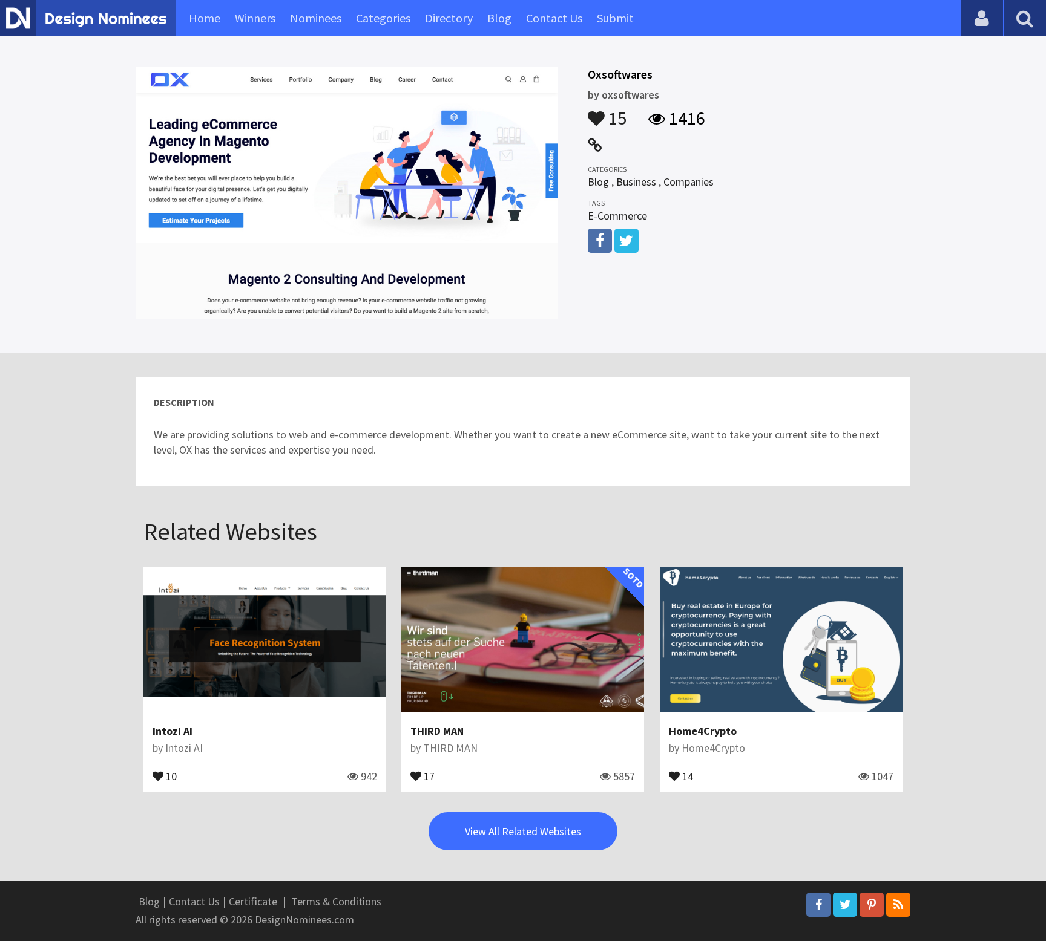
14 (686, 775)
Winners (255, 17)
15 (616, 112)
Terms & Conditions (336, 901)
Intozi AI (172, 731)
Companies (688, 182)
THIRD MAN (437, 731)
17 (428, 775)
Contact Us (554, 17)
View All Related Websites (523, 831)
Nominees (315, 17)
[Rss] (898, 905)
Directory (449, 17)
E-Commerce (617, 216)
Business (636, 182)
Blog (499, 17)
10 (170, 775)
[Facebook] (818, 905)
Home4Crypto (703, 731)
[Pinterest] (872, 905)
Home (204, 17)
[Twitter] (845, 905)
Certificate (253, 901)
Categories (383, 17)
